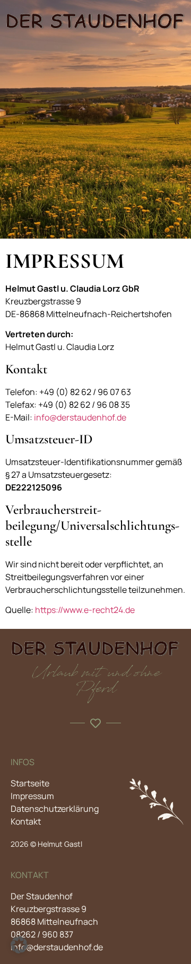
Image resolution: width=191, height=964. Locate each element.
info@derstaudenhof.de (80, 417)
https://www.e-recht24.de (85, 610)
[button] (19, 945)
